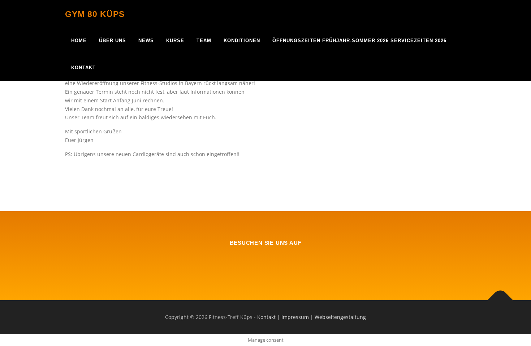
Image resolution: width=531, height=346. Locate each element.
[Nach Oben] (500, 300)
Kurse (175, 40)
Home (79, 40)
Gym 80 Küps (95, 14)
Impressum (295, 317)
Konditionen (242, 40)
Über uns (112, 40)
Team (204, 40)
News (146, 40)
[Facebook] (266, 262)
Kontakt (83, 67)
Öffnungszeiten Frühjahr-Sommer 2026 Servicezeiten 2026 (359, 40)
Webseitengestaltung (340, 317)
